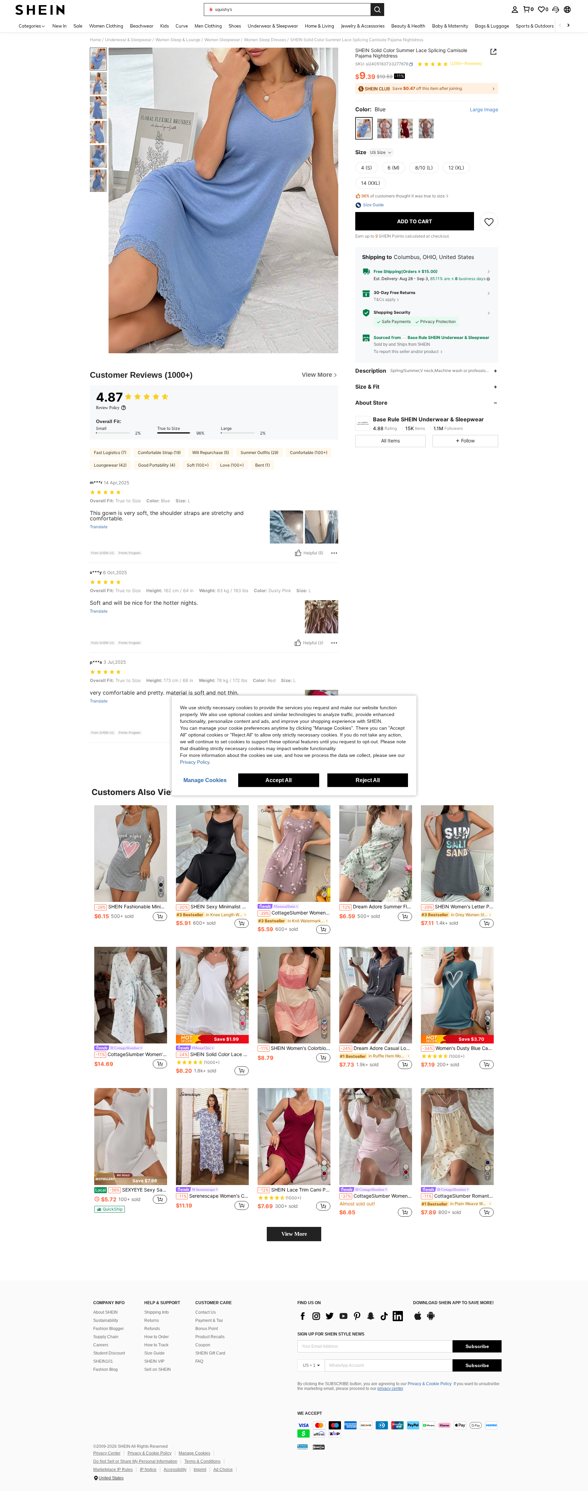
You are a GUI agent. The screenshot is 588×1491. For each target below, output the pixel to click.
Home (95, 39)
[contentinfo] (399, 1429)
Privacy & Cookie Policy (430, 1383)
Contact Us (205, 1312)
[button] (556, 9)
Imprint (200, 1469)
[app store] (418, 1319)
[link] (528, 9)
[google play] (431, 1319)
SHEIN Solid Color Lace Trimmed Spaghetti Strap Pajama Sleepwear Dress (213, 1054)
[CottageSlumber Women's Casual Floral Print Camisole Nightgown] (294, 853)
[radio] (364, 128)
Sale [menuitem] (78, 26)
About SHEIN (105, 1312)
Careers (100, 1345)
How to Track (156, 1345)
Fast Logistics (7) (110, 452)
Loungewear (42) (110, 465)
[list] (351, 1316)
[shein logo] (40, 9)
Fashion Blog (105, 1369)
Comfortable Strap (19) (159, 452)
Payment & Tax (209, 1320)
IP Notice (148, 1469)
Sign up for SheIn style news (330, 1334)
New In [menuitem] (59, 26)
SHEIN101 (103, 1361)
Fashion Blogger (108, 1328)
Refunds (152, 1328)
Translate (99, 526)
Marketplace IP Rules (113, 1469)
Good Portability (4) (156, 465)
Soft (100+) (198, 465)
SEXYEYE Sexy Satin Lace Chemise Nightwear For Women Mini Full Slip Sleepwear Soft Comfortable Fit (131, 1190)
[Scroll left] (560, 25)
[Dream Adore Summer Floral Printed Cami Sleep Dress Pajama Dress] (375, 853)
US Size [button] (378, 152)
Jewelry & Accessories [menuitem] (363, 26)
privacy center (390, 1388)
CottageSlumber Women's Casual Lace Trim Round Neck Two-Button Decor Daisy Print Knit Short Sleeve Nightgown (376, 1196)
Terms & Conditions (202, 1461)
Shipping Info (156, 1312)
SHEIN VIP (154, 1361)
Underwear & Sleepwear (128, 39)
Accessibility (175, 1469)
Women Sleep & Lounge (178, 39)
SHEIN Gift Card (210, 1353)
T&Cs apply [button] (385, 299)
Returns (151, 1320)
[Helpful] (298, 553)
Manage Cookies (194, 1453)
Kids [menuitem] (164, 26)
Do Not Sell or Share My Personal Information (135, 1461)
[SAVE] (489, 221)
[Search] (377, 9)
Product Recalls (210, 1336)
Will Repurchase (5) (210, 452)
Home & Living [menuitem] (319, 26)
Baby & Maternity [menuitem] (450, 26)
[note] (212, 1039)
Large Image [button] (484, 110)
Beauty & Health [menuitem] (408, 26)
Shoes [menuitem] (235, 26)
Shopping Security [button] (392, 312)
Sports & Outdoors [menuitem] (535, 26)
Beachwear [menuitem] (141, 26)
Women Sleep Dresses (265, 39)
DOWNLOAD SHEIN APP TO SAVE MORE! (453, 1303)
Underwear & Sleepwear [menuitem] (273, 26)
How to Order (156, 1336)
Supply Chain (105, 1336)
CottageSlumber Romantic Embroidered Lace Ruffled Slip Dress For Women (458, 1196)
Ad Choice (223, 1469)
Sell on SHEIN (157, 1369)
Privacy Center (106, 1453)
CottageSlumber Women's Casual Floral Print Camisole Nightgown (294, 912)
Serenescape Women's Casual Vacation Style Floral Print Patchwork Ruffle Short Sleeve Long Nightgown (213, 1196)
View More (294, 1234)
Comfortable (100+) (308, 452)
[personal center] (515, 9)
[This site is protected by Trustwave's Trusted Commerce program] (302, 1446)
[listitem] (131, 870)
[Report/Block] (334, 553)
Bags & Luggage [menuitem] (492, 26)
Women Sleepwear (222, 39)
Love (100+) (232, 465)
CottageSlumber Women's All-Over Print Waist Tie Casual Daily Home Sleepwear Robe (131, 1054)
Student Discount (109, 1353)
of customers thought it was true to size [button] (403, 196)
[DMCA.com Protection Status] (319, 1446)
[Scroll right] (568, 25)
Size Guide (154, 1353)
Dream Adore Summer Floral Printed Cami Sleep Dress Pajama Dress (376, 906)
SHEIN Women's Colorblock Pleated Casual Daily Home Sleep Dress (294, 1048)
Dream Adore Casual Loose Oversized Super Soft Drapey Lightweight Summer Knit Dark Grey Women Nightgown (376, 1048)
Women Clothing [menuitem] (106, 26)
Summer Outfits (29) (259, 452)
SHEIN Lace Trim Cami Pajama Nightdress (294, 1190)
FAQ (199, 1361)
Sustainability (105, 1320)
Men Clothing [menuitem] (208, 26)
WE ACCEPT (309, 1413)
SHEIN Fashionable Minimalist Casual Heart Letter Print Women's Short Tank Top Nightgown (131, 906)
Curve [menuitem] (182, 26)
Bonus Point (206, 1328)
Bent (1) (262, 465)
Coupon (202, 1345)
